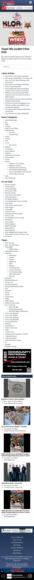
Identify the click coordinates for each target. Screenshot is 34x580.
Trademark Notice (11, 336)
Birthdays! (8, 278)
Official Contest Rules (12, 303)
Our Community (10, 305)
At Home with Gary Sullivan (13, 213)
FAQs (10, 264)
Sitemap (7, 324)
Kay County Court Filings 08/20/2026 (17, 84)
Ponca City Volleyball (12, 317)
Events (7, 136)
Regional (8, 153)
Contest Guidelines (11, 284)
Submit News (9, 326)
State (7, 176)
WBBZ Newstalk (10, 226)
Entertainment (9, 130)
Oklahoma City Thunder (16, 163)
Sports (7, 161)
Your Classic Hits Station (13, 195)
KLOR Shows (9, 297)
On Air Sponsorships (15, 272)
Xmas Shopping (10, 178)
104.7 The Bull (9, 243)
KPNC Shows (9, 301)
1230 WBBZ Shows (11, 251)
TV (6, 342)
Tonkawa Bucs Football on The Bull (16, 334)
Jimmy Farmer (9, 187)
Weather (8, 344)
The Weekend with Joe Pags (14, 218)
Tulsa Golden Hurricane (16, 174)
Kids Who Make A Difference (18, 311)
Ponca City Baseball (11, 313)
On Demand (9, 149)
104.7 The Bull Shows (12, 245)
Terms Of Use (9, 332)
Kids (6, 141)
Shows (7, 159)
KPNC (7, 299)
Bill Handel (8, 220)
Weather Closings (11, 346)
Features (8, 290)
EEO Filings (17, 545)
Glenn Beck (9, 203)
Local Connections (15, 270)
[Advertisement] (17, 8)
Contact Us (9, 282)
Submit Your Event (11, 328)
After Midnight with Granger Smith (16, 232)
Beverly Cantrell (10, 184)
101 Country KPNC (11, 191)
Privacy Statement (11, 322)
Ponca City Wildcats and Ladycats (20, 172)
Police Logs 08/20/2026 (13, 86)
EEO (6, 288)
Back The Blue (13, 307)
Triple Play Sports (11, 197)
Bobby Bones (9, 228)
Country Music (13, 134)
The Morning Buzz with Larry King (16, 201)
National (7, 147)
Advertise (8, 253)
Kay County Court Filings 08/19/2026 (17, 113)
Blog (6, 124)
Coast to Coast (10, 211)
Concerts (12, 132)
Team (7, 330)
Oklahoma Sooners (15, 165)
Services (12, 276)
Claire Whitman (10, 230)
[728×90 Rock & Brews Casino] (17, 570)
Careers (7, 126)
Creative (11, 259)
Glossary (12, 266)
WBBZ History (13, 249)
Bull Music (8, 236)
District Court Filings (11, 128)
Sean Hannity (9, 207)
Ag (6, 122)
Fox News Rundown (11, 199)
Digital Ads (12, 261)
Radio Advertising (14, 274)
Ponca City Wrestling (12, 319)
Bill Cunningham (10, 224)
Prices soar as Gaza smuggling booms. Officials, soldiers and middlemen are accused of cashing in (17, 105)
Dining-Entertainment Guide (14, 286)
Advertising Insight (11, 120)
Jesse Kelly (9, 209)
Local (7, 143)
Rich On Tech (9, 216)
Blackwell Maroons (11, 280)
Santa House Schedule (12, 155)
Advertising (12, 255)
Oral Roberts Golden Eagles (18, 170)
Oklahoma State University (17, 168)
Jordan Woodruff (10, 189)
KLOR (7, 295)
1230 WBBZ (9, 247)
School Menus (9, 157)
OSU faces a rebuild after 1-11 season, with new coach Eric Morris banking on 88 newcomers (18, 80)
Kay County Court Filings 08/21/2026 (17, 76)
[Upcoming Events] (17, 388)
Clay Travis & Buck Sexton (13, 205)
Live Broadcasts (14, 268)
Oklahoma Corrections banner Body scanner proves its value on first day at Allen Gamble (17, 95)
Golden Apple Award (15, 309)
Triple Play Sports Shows (13, 340)
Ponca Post (13, 145)
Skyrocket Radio (21, 564)
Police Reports (10, 151)
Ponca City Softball (11, 315)
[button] (30, 2)
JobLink (7, 139)
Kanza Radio (9, 222)
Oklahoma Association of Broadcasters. (20, 567)
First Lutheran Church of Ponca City (16, 234)
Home (7, 293)
